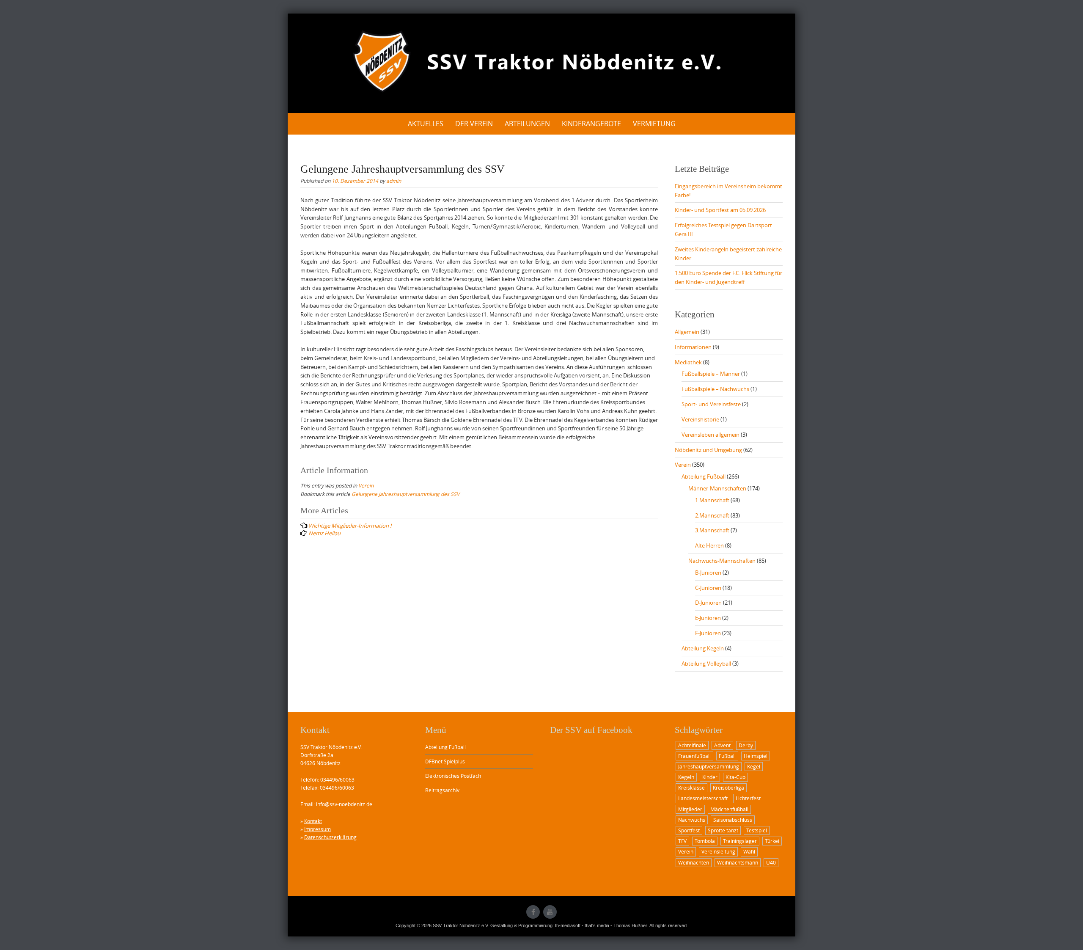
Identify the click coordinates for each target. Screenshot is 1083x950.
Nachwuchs (691, 819)
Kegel (753, 766)
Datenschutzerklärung (330, 837)
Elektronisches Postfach (453, 775)
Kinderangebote (591, 123)
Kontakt (313, 821)
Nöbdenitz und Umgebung (708, 450)
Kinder (709, 777)
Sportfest (689, 830)
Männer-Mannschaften (717, 488)
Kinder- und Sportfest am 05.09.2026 (720, 210)
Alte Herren (709, 545)
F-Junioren (708, 633)
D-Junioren (708, 602)
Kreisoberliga (728, 787)
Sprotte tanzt (723, 830)
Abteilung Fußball (704, 476)
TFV (682, 840)
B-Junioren (708, 572)
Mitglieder (690, 809)
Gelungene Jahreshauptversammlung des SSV (405, 493)
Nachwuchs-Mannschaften (722, 560)
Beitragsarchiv (442, 790)
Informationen (693, 347)
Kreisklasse (691, 787)
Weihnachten (693, 862)
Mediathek (688, 362)
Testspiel (756, 830)
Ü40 (771, 862)
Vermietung (654, 123)
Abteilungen (527, 123)
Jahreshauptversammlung (708, 766)
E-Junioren (708, 618)
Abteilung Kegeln (703, 648)
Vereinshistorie (700, 419)
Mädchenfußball (729, 809)
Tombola (705, 840)
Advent (722, 745)
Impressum (317, 829)
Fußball (727, 755)
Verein (366, 485)
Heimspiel (755, 755)
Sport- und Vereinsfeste (711, 404)
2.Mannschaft (712, 515)
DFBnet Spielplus (445, 761)
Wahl (749, 851)
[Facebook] (533, 912)
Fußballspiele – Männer (711, 373)
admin (393, 180)
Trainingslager (740, 840)
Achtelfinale (692, 745)
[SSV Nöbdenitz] (541, 62)
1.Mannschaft (712, 500)
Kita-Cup (735, 777)
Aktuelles (425, 123)
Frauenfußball (694, 755)
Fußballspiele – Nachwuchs (715, 389)
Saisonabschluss (732, 819)
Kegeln (686, 777)
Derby (746, 745)
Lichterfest (748, 798)
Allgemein (687, 332)
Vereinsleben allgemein (710, 434)
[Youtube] (550, 912)
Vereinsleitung (718, 851)
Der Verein (474, 123)
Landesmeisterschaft (703, 798)
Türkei (772, 840)
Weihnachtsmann (737, 862)
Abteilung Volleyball (706, 663)
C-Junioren (708, 588)
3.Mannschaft (712, 530)
